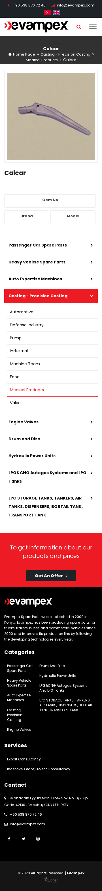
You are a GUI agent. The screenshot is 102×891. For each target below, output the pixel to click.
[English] (56, 12)
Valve (15, 403)
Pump (16, 338)
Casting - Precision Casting (65, 54)
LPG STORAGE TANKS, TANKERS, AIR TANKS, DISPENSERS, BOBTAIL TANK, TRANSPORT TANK (45, 506)
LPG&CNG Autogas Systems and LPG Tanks (47, 477)
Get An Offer (49, 575)
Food (15, 377)
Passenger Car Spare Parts (37, 245)
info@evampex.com (75, 5)
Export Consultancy (24, 759)
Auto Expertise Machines (35, 279)
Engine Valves (23, 422)
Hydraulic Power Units (32, 456)
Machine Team (25, 364)
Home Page (23, 54)
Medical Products (42, 60)
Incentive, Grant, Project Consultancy (38, 769)
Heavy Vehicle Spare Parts (36, 262)
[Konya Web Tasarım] (51, 879)
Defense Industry (27, 325)
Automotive (21, 312)
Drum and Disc (24, 439)
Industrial (19, 351)
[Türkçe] (47, 12)
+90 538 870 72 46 (29, 5)
